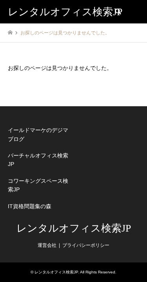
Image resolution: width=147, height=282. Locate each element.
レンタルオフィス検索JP (73, 228)
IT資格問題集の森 (29, 206)
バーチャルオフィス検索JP (38, 159)
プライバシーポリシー (85, 245)
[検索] (117, 11)
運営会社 (47, 245)
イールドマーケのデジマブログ (38, 134)
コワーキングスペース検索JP (38, 185)
